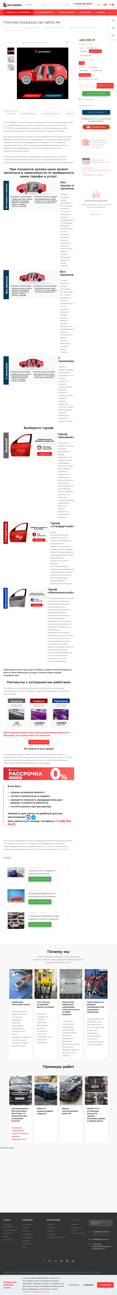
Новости (25, 1231)
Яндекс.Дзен (67, 1261)
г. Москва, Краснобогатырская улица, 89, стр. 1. (101, 1246)
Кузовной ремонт (10, 1230)
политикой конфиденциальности (36, 1292)
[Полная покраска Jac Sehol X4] (42, 73)
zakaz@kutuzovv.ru (100, 1239)
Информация (53, 1220)
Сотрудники (27, 1237)
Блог (24, 1247)
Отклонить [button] (89, 1285)
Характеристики (28, 113)
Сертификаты (27, 1234)
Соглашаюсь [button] (105, 1285)
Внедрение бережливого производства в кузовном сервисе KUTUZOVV (42, 896)
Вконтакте (43, 1261)
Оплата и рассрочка (51, 113)
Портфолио (27, 1244)
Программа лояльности (56, 1237)
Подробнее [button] (73, 1285)
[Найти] (67, 4)
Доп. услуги (7, 1239)
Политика (51, 1234)
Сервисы (50, 1224)
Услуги (6, 1220)
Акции (5, 1236)
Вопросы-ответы (78, 1233)
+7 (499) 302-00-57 (82, 4)
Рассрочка (7, 1233)
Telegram (55, 1261)
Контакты (75, 1224)
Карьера (25, 1240)
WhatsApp (61, 1261)
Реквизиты (51, 1228)
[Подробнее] (68, 869)
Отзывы (25, 1228)
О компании (27, 1224)
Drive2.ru (49, 1261)
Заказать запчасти (39, 742)
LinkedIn (73, 1261)
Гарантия (50, 1231)
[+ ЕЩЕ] (110, 12)
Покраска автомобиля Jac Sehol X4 (52, 849)
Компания (27, 1220)
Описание (10, 113)
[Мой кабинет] (98, 5)
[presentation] (5, 1014)
